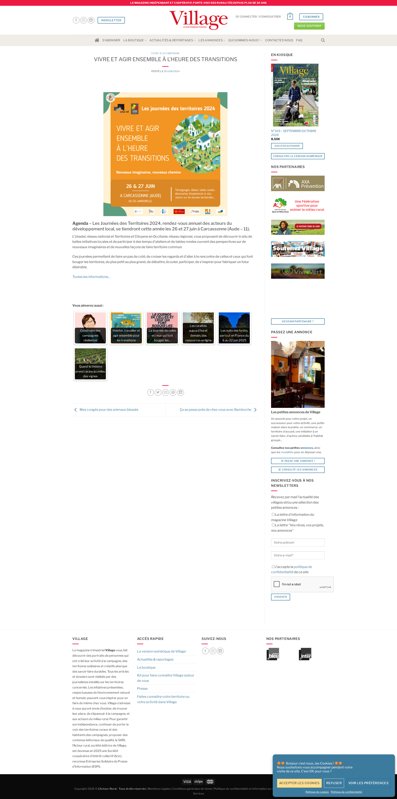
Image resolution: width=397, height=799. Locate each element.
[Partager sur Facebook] (150, 392)
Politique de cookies (317, 791)
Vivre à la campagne (165, 53)
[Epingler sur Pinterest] (173, 392)
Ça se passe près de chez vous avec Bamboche (216, 410)
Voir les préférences (368, 783)
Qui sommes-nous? (243, 40)
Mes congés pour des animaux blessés (108, 410)
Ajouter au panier (287, 145)
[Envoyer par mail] (165, 392)
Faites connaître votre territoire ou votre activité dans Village (163, 699)
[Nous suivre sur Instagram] (83, 20)
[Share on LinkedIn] (180, 392)
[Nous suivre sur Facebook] (76, 20)
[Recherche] (323, 40)
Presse (142, 689)
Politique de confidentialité (346, 791)
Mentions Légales (159, 788)
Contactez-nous (279, 40)
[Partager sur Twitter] (158, 392)
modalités (287, 452)
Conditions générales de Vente (192, 788)
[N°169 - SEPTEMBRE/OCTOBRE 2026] (294, 95)
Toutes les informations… (91, 277)
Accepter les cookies (299, 783)
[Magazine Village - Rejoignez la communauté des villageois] (198, 20)
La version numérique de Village (161, 651)
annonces (306, 447)
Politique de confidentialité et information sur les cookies (250, 788)
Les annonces (210, 40)
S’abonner (111, 40)
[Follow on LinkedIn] (91, 20)
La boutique (133, 40)
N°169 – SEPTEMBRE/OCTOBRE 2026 (293, 133)
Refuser (334, 783)
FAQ (299, 40)
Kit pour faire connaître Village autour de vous (165, 678)
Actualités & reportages (171, 40)
